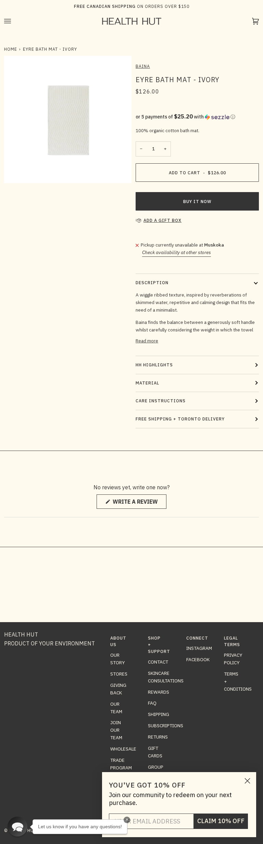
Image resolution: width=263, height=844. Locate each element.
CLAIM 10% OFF (221, 821)
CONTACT (158, 662)
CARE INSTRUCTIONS (161, 400)
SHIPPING (158, 714)
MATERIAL (147, 383)
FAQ (152, 703)
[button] (197, 116)
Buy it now (197, 201)
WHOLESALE (123, 749)
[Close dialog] (247, 781)
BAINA (143, 66)
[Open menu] (14, 21)
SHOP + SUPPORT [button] (156, 644)
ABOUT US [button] (118, 641)
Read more (147, 341)
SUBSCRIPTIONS (165, 725)
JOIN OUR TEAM (116, 730)
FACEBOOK (198, 659)
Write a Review (138, 503)
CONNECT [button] (194, 638)
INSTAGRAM (199, 648)
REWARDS (158, 692)
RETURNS (158, 737)
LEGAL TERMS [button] (232, 641)
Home (10, 49)
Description (152, 282)
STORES (118, 674)
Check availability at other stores (176, 252)
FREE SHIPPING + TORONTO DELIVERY (180, 418)
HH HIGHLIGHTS (154, 364)
